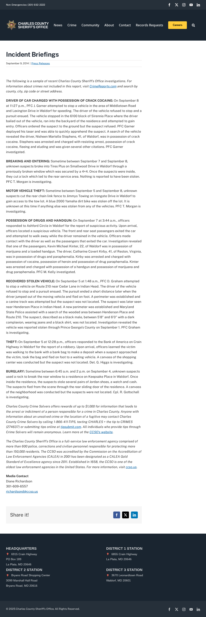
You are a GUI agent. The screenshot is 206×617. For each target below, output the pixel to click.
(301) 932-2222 (36, 4)
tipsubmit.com (71, 427)
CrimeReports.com (103, 86)
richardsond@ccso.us (22, 491)
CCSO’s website (101, 432)
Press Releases (40, 63)
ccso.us (131, 467)
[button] (193, 25)
